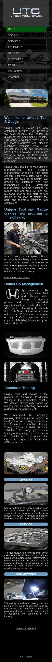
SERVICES (14, 41)
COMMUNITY (15, 71)
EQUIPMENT (15, 47)
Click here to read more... (17, 277)
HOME (11, 29)
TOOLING (13, 35)
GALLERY (13, 53)
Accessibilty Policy (26, 628)
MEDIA (11, 65)
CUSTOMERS (15, 59)
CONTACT (13, 77)
